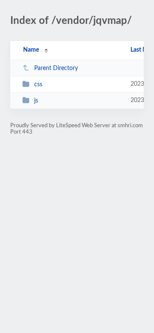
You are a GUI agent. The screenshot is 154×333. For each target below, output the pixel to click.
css (38, 85)
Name (31, 50)
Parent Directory (56, 68)
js (36, 101)
